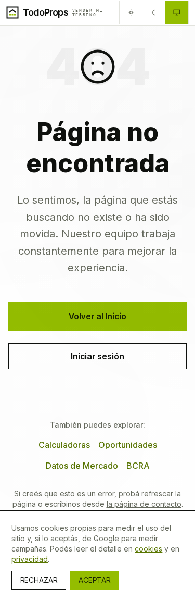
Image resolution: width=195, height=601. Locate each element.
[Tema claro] (131, 12)
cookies (148, 548)
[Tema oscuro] (153, 12)
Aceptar (94, 579)
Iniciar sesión (97, 356)
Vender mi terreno (87, 12)
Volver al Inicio (97, 316)
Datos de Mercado (82, 465)
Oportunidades (127, 445)
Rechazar (38, 579)
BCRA (138, 465)
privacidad (29, 559)
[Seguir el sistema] (176, 12)
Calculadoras (64, 445)
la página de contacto (144, 503)
